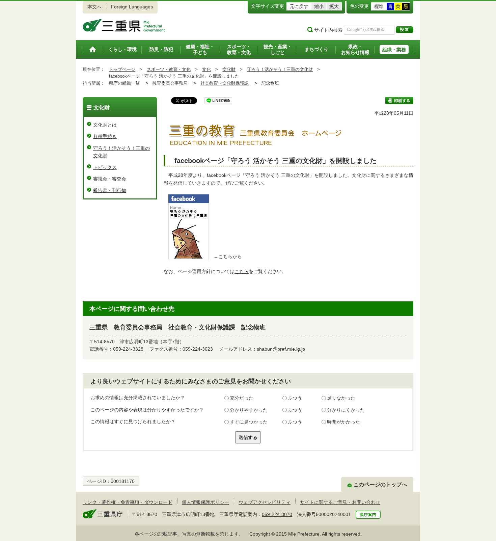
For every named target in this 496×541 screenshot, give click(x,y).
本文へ (94, 6)
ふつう (295, 398)
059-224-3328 (128, 349)
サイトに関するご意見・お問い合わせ (340, 502)
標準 (379, 6)
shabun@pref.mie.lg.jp (281, 349)
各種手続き (105, 136)
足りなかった (341, 398)
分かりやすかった (249, 410)
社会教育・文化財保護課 (224, 83)
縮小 (319, 6)
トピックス (105, 167)
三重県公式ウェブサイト (124, 25)
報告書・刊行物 (109, 190)
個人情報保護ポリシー (205, 502)
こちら (242, 271)
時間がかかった (343, 422)
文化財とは (105, 125)
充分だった (241, 398)
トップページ (122, 69)
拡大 (334, 6)
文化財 (229, 69)
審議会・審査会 (109, 179)
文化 (206, 69)
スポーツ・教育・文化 (169, 69)
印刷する (399, 100)
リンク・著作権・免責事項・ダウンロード (127, 502)
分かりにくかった (346, 410)
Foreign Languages (132, 6)
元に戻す (299, 6)
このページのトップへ (380, 484)
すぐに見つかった (249, 422)
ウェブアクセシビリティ (265, 502)
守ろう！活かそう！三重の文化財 (280, 69)
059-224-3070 (277, 514)
